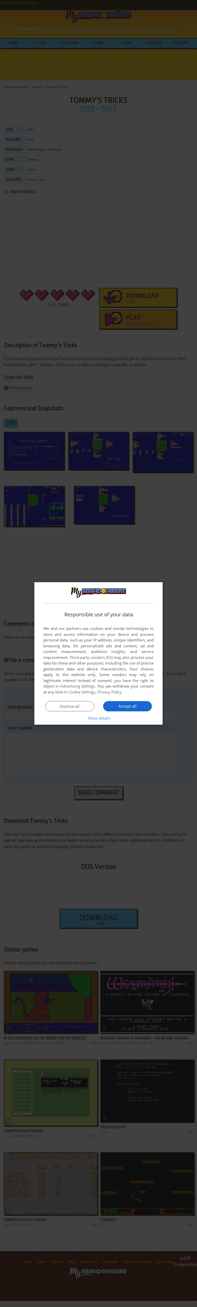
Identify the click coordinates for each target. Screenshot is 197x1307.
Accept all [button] (127, 706)
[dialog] (98, 653)
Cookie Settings (81, 692)
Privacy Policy (109, 692)
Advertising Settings (77, 686)
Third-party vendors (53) (91, 657)
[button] (98, 718)
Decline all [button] (69, 706)
